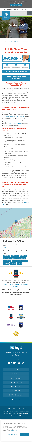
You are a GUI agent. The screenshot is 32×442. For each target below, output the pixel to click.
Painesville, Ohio (9, 41)
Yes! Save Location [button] (15, 5)
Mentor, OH (6, 263)
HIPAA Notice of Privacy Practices (20, 408)
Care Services (18, 41)
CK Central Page (13, 415)
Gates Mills (13, 263)
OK (24, 434)
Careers (16, 369)
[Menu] (29, 13)
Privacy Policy (8, 408)
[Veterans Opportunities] (11, 310)
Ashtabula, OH (23, 260)
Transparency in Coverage (22, 413)
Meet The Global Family (16, 395)
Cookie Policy (5, 411)
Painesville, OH (7, 260)
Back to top (16, 399)
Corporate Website (16, 382)
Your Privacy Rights (14, 411)
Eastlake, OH (14, 258)
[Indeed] (21, 363)
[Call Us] (25, 13)
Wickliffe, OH (23, 255)
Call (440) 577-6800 (8, 247)
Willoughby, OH (15, 255)
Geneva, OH (6, 258)
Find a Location (16, 386)
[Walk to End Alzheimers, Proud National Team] (11, 325)
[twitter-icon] (16, 363)
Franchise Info (16, 391)
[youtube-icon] (19, 363)
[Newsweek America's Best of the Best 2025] (11, 318)
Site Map (20, 415)
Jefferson (19, 263)
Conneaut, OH (22, 258)
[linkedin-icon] (11, 363)
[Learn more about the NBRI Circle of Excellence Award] (16, 335)
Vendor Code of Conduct (9, 413)
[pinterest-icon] (14, 363)
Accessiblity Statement (25, 411)
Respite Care (25, 41)
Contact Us (16, 374)
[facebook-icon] (9, 363)
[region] (16, 430)
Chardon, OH (15, 260)
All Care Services (16, 378)
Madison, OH (7, 255)
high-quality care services (15, 123)
